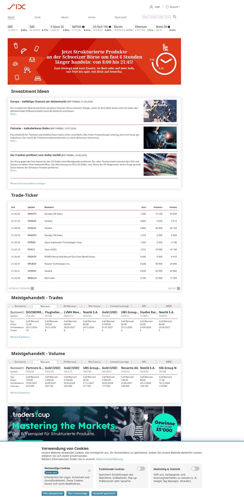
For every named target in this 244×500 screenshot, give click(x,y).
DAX (32, 26)
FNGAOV (32, 256)
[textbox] (156, 17)
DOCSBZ (30, 315)
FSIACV (31, 249)
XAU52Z (106, 315)
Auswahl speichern (104, 493)
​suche (37, 17)
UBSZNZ (87, 371)
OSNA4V (32, 220)
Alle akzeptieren (53, 493)
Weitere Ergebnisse (20, 336)
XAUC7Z (68, 371)
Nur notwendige (78, 493)
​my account (120, 17)
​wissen (64, 17)
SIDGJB (162, 371)
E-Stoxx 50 (57, 26)
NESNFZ (163, 315)
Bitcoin (118, 26)
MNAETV (32, 213)
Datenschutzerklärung (109, 459)
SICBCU (125, 315)
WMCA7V (68, 315)
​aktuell (11, 17)
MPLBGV (32, 263)
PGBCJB (30, 371)
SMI (10, 26)
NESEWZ (87, 315)
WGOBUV (106, 371)
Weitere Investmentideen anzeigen (27, 183)
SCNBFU (144, 315)
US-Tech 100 (101, 26)
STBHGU (125, 371)
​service (91, 17)
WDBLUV (32, 278)
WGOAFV (49, 371)
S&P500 (77, 26)
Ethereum (141, 26)
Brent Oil (162, 26)
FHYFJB (48, 315)
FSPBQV (32, 242)
